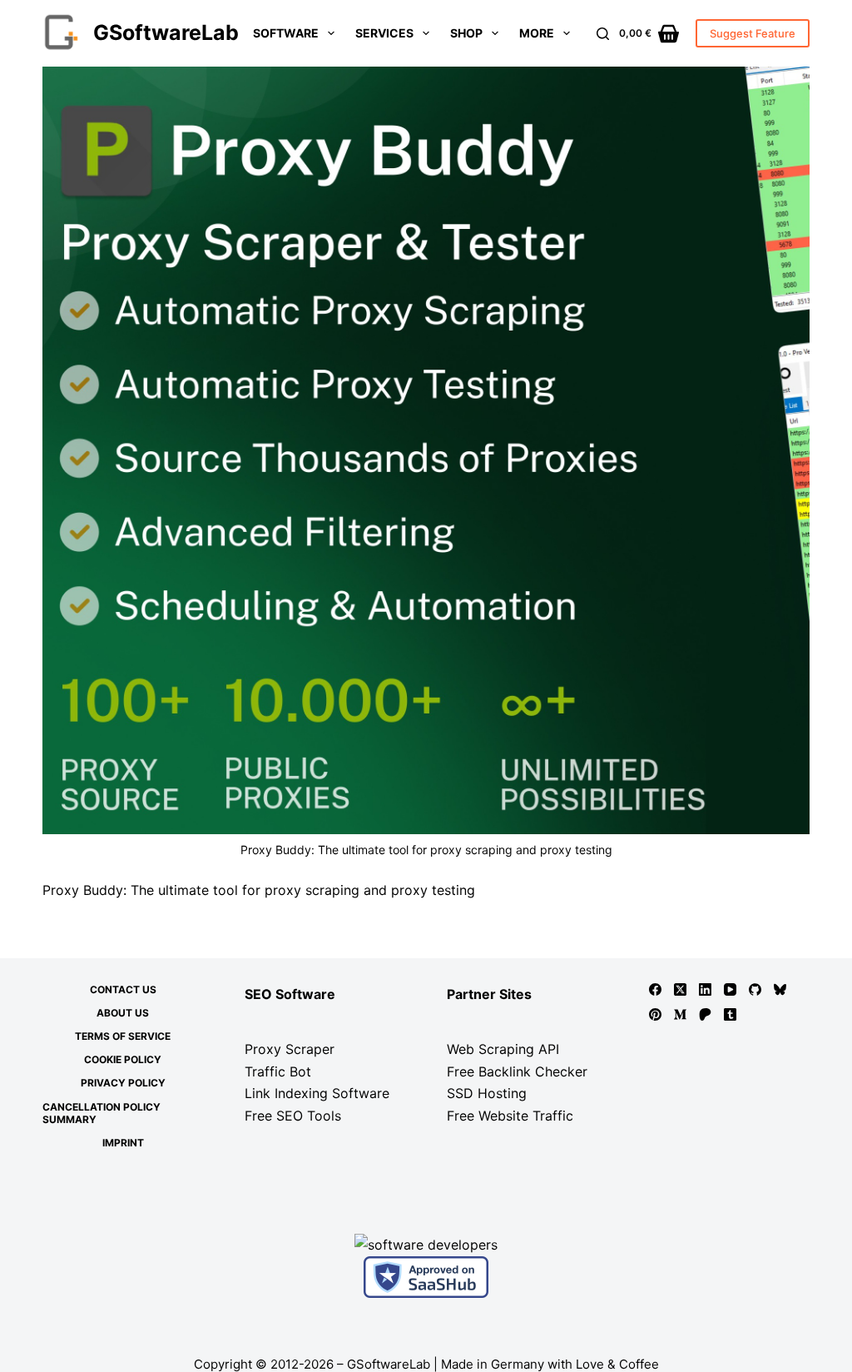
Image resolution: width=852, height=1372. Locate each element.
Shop (466, 33)
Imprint (123, 1142)
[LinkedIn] (705, 989)
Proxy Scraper (289, 1049)
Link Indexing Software (317, 1093)
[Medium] (680, 1014)
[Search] (603, 33)
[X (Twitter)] (680, 989)
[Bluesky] (780, 989)
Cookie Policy (122, 1059)
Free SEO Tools (293, 1115)
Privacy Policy (123, 1082)
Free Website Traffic (510, 1115)
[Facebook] (655, 989)
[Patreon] (705, 1014)
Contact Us (123, 989)
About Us (123, 1013)
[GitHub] (755, 989)
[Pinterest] (655, 1014)
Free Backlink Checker (517, 1071)
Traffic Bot (278, 1071)
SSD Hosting (487, 1093)
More (536, 33)
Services (384, 33)
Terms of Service (123, 1036)
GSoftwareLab (166, 32)
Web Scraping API (503, 1049)
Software (286, 33)
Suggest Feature (752, 33)
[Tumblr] (730, 1014)
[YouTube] (730, 989)
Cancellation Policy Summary (101, 1113)
